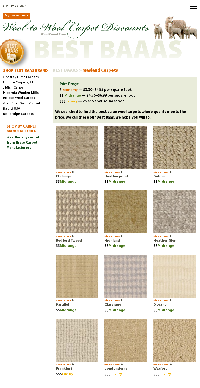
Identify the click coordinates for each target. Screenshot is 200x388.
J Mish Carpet (14, 87)
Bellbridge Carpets (18, 114)
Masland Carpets (100, 70)
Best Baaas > (67, 70)
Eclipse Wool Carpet (19, 98)
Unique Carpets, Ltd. (19, 82)
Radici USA (11, 108)
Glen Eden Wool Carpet (21, 103)
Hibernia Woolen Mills (21, 93)
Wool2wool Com (53, 34)
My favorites (15, 15)
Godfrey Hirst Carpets (21, 77)
